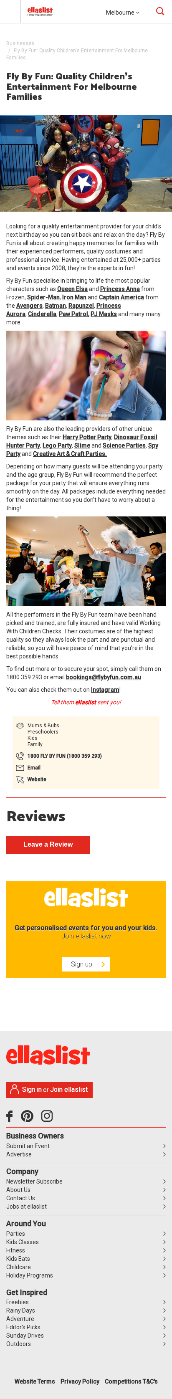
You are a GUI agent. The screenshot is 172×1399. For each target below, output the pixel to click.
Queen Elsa (72, 289)
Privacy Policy (80, 1381)
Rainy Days (20, 1310)
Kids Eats (18, 1258)
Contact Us (20, 1198)
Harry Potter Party (87, 437)
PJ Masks (104, 314)
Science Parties (124, 445)
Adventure (20, 1319)
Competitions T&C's (131, 1381)
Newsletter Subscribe (34, 1181)
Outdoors (18, 1344)
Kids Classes (22, 1242)
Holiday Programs (29, 1275)
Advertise (19, 1154)
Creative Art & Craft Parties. (70, 453)
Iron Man (74, 297)
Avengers (29, 305)
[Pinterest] (30, 1119)
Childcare (18, 1267)
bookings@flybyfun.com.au (103, 677)
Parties (15, 1233)
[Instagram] (48, 1119)
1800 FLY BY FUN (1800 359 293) (65, 756)
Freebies (17, 1302)
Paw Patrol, (74, 314)
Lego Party (57, 445)
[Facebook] (11, 1119)
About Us (18, 1189)
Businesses (20, 43)
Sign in (32, 1089)
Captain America (121, 297)
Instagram (105, 689)
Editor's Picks (23, 1327)
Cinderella (42, 314)
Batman (55, 305)
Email (34, 768)
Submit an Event (28, 1146)
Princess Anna (120, 289)
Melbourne (121, 12)
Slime (82, 445)
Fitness (15, 1250)
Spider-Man (43, 297)
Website (37, 779)
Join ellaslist (69, 1089)
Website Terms (35, 1381)
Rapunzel (81, 305)
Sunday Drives (25, 1335)
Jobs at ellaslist (26, 1206)
